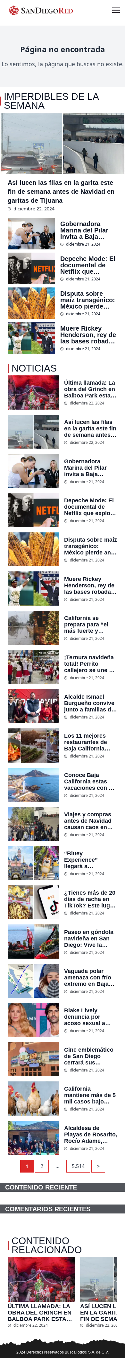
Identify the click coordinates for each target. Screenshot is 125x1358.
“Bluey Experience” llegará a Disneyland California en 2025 (88, 859)
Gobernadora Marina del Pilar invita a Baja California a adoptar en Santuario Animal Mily (86, 230)
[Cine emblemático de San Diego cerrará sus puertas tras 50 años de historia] (33, 1059)
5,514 (78, 1166)
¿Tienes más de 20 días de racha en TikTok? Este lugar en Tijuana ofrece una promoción (89, 899)
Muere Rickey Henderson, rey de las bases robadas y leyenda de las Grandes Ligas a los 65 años (88, 334)
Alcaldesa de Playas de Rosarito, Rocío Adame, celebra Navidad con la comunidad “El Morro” (90, 1134)
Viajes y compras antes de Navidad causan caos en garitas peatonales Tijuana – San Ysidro (89, 820)
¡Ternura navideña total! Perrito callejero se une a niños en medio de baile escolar (89, 663)
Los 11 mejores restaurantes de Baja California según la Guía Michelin (85, 742)
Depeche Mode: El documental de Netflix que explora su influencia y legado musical (87, 265)
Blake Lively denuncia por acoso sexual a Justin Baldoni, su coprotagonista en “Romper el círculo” (89, 1016)
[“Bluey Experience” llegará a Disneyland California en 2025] (33, 863)
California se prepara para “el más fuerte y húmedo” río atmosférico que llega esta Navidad (89, 624)
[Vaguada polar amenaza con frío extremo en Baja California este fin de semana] (33, 981)
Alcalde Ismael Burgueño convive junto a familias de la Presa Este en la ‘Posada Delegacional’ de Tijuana (89, 703)
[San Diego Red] (41, 10)
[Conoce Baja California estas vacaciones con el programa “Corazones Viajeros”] (33, 785)
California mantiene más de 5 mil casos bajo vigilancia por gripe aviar (90, 1095)
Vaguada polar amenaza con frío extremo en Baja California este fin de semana (88, 977)
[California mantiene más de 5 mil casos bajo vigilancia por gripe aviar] (33, 1098)
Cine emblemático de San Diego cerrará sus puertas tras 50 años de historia (88, 1056)
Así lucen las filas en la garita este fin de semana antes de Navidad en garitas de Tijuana (61, 191)
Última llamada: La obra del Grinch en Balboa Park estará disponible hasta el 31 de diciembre (90, 389)
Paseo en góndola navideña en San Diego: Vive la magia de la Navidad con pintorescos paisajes (88, 938)
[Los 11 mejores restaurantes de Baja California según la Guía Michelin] (33, 745)
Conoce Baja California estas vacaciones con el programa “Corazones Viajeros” (88, 781)
